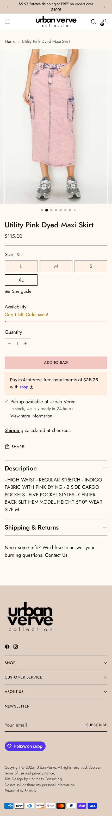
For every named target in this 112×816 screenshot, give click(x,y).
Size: (13, 254)
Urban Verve (46, 767)
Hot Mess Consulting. (46, 779)
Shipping (14, 430)
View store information (31, 416)
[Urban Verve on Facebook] (8, 648)
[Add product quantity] (25, 343)
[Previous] (8, 7)
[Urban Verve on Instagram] (16, 648)
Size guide (22, 291)
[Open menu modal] (7, 21)
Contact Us (56, 555)
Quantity (13, 332)
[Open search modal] (93, 21)
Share (17, 447)
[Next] (104, 7)
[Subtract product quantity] (9, 343)
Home (10, 41)
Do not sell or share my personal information (40, 785)
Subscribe (96, 725)
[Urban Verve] (56, 22)
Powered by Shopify (20, 791)
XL (21, 280)
